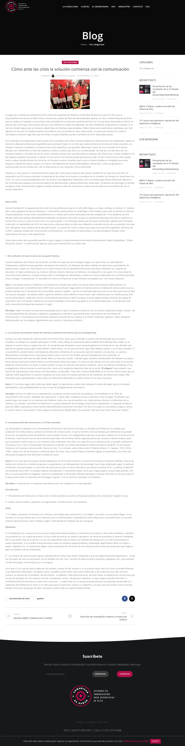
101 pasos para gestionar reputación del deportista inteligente (159, 122)
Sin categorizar (97, 44)
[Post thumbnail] (144, 92)
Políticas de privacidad (136, 741)
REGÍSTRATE (100, 674)
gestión (40, 598)
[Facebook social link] (125, 599)
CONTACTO (125, 674)
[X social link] (132, 599)
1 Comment (171, 99)
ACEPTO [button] (155, 741)
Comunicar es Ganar (65, 75)
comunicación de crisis (19, 598)
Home (83, 44)
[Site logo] (17, 6)
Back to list (70, 616)
